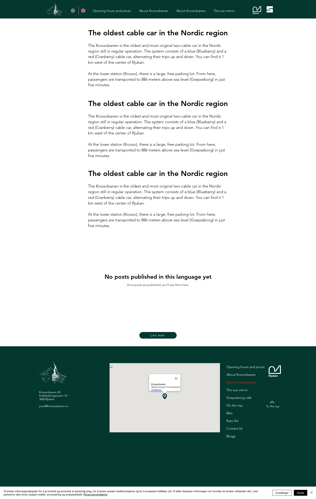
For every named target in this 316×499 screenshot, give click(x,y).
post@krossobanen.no (53, 406)
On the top (234, 405)
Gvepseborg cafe (239, 398)
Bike (229, 413)
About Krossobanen (241, 375)
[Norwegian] (73, 10)
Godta (300, 493)
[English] (83, 10)
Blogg (230, 436)
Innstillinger (282, 493)
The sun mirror (237, 390)
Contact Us (234, 428)
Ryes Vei (232, 421)
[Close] (311, 492)
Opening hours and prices (245, 367)
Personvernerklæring (95, 494)
